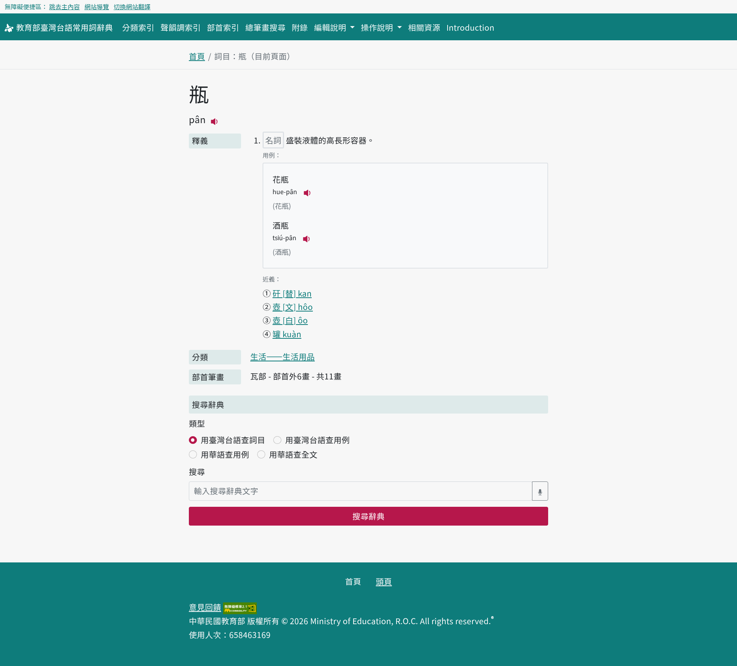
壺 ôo (290, 320)
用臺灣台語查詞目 (233, 439)
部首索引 (223, 27)
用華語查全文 (293, 454)
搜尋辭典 (368, 516)
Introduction (470, 27)
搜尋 (197, 471)
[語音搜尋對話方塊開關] (540, 490)
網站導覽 (96, 6)
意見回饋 (205, 607)
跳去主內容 (64, 6)
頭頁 (384, 581)
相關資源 (424, 27)
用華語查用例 (225, 454)
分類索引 (138, 27)
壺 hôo (293, 306)
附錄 (300, 27)
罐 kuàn (287, 334)
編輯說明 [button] (331, 27)
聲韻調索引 (180, 27)
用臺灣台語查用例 (317, 439)
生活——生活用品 (282, 356)
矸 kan (292, 293)
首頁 (197, 56)
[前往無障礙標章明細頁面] (240, 607)
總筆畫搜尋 (265, 27)
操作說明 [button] (378, 27)
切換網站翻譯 (132, 6)
